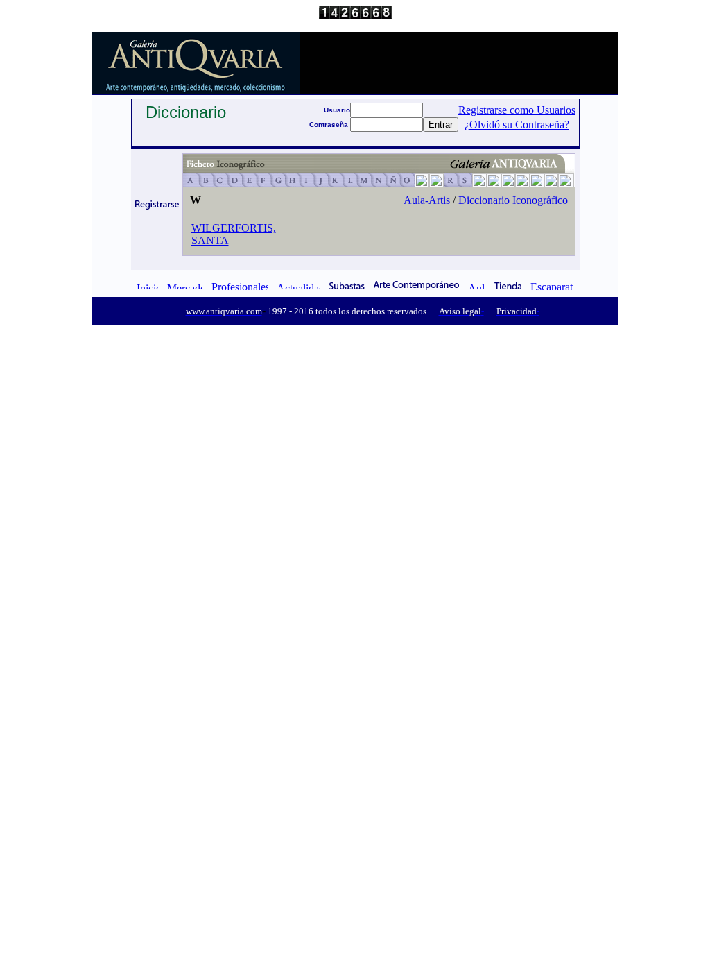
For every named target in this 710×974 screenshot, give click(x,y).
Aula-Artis (427, 200)
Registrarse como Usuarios (516, 110)
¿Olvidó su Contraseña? (517, 124)
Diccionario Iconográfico (513, 200)
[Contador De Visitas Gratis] (355, 16)
